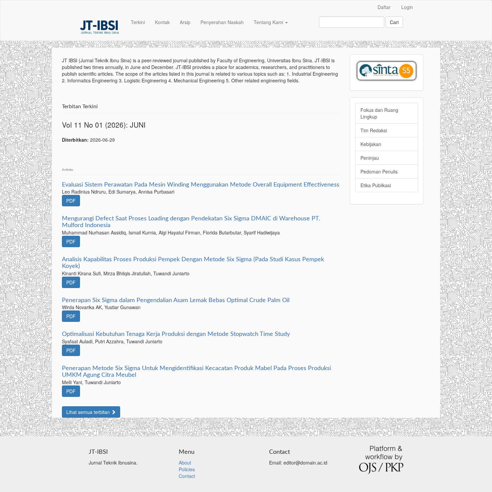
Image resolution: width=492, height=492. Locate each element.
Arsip (185, 22)
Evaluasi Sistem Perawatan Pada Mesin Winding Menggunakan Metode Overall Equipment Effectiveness (200, 185)
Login (407, 7)
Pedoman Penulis (379, 171)
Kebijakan (370, 144)
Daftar (384, 7)
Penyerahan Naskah (222, 22)
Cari (394, 22)
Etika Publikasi (375, 185)
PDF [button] (71, 200)
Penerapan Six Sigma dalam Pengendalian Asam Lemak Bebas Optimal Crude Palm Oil (176, 300)
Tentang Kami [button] (269, 22)
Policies (187, 469)
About (185, 462)
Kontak (162, 22)
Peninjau (369, 157)
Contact (187, 476)
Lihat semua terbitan (88, 412)
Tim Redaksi (373, 130)
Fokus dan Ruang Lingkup (379, 113)
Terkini (138, 22)
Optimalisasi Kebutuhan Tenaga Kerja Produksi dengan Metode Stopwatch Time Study (176, 334)
